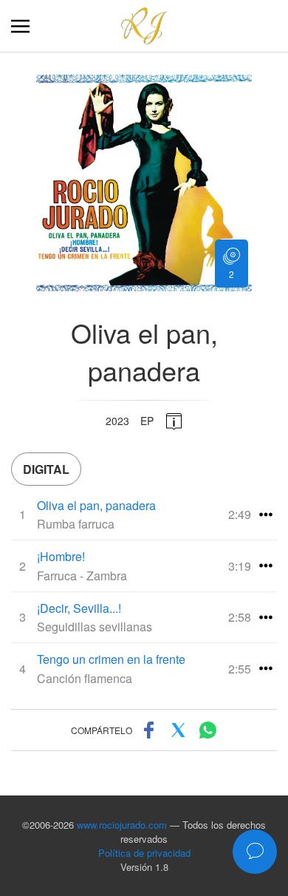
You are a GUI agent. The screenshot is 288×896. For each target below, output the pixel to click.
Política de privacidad (144, 853)
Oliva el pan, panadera (96, 505)
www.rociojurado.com (122, 825)
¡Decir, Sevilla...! (79, 608)
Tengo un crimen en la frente (111, 659)
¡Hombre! (61, 556)
